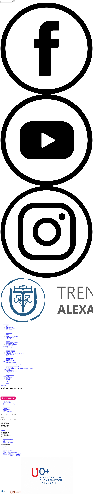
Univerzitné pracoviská (10, 328)
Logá (7, 381)
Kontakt (7, 334)
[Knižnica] (15, 416)
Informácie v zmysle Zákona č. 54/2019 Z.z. (12, 455)
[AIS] (1, 416)
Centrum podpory (6, 401)
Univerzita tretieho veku (8, 406)
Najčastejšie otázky (9, 345)
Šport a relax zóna (6, 409)
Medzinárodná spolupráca (11, 330)
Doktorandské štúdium (10, 351)
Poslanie (7, 325)
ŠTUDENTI (5, 346)
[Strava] (12, 416)
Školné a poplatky (9, 339)
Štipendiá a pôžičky (9, 358)
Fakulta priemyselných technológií (12, 366)
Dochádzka (8, 372)
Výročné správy (6, 446)
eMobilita (5, 408)
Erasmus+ (5, 410)
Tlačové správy (9, 377)
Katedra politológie (9, 367)
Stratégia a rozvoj (9, 333)
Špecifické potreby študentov (11, 344)
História (7, 326)
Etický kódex (8, 349)
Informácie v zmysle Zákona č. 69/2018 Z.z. (12, 454)
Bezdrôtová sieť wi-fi (10, 375)
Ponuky (7, 383)
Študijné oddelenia (9, 338)
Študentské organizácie (10, 360)
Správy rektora (8, 378)
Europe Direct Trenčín (7, 411)
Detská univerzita (6, 407)
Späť (1, 395)
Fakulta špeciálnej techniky (11, 362)
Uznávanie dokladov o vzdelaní (12, 342)
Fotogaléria (8, 379)
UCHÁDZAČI (6, 335)
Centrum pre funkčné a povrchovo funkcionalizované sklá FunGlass (19, 368)
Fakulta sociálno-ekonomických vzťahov (14, 364)
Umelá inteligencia (9, 356)
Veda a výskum (9, 329)
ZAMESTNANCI (6, 369)
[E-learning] (4, 416)
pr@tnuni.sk (3, 430)
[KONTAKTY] (9, 416)
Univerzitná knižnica (7, 402)
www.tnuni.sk (3, 385)
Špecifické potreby (9, 359)
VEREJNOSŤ (6, 376)
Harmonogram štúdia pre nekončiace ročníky (15, 353)
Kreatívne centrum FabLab (8, 403)
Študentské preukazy (10, 354)
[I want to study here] (8, 399)
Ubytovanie (8, 341)
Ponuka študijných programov (12, 336)
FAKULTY (5, 361)
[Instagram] (46, 277)
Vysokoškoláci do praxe (8, 439)
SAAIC (4, 440)
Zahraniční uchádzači (10, 343)
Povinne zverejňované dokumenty (10, 452)
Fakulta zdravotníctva (10, 363)
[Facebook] (46, 93)
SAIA (4, 441)
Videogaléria (8, 380)
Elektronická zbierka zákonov (11, 371)
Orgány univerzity (9, 327)
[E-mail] (7, 416)
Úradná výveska (6, 447)
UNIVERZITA (6, 324)
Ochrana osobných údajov (8, 449)
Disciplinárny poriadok (10, 350)
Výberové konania (6, 451)
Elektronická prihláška (10, 337)
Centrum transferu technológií (9, 404)
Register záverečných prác (8, 442)
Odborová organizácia (10, 370)
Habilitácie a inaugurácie (8, 450)
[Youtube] (46, 185)
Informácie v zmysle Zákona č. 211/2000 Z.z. (12, 453)
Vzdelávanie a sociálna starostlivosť (13, 331)
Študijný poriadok (9, 347)
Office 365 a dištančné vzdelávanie (13, 373)
